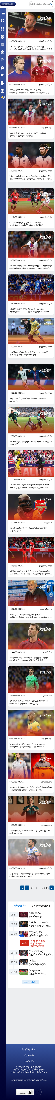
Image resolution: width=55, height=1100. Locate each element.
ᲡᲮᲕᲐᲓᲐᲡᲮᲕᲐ (46, 128)
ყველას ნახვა (31, 982)
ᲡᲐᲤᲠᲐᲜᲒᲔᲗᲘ (46, 609)
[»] (52, 888)
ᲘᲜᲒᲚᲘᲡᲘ (48, 523)
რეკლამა (29, 1055)
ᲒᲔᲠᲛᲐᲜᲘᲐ (47, 652)
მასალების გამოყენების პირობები (29, 1072)
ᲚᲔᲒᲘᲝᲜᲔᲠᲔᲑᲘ (45, 171)
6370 (46, 887)
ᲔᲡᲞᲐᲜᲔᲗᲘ (47, 695)
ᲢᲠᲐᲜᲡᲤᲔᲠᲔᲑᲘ (45, 41)
